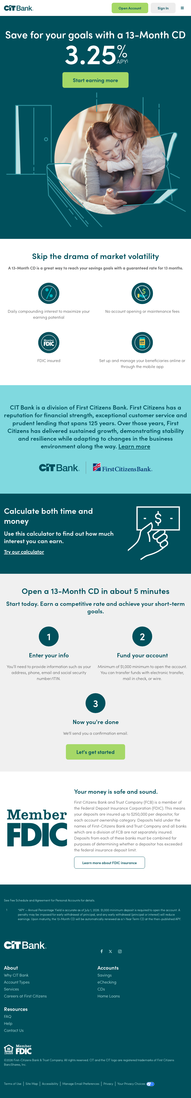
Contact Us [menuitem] (14, 1030)
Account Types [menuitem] (17, 981)
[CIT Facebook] (101, 951)
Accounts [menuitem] (108, 967)
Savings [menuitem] (104, 974)
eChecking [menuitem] (106, 981)
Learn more (134, 446)
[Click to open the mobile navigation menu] (182, 8)
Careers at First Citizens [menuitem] (25, 995)
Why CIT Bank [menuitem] (16, 974)
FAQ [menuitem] (7, 1016)
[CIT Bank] (27, 947)
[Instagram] (120, 951)
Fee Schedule (19, 900)
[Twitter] (110, 951)
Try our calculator (24, 551)
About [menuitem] (11, 967)
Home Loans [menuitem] (108, 995)
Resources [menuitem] (16, 1008)
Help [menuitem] (8, 1023)
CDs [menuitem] (101, 988)
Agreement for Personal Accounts (57, 900)
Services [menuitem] (11, 988)
